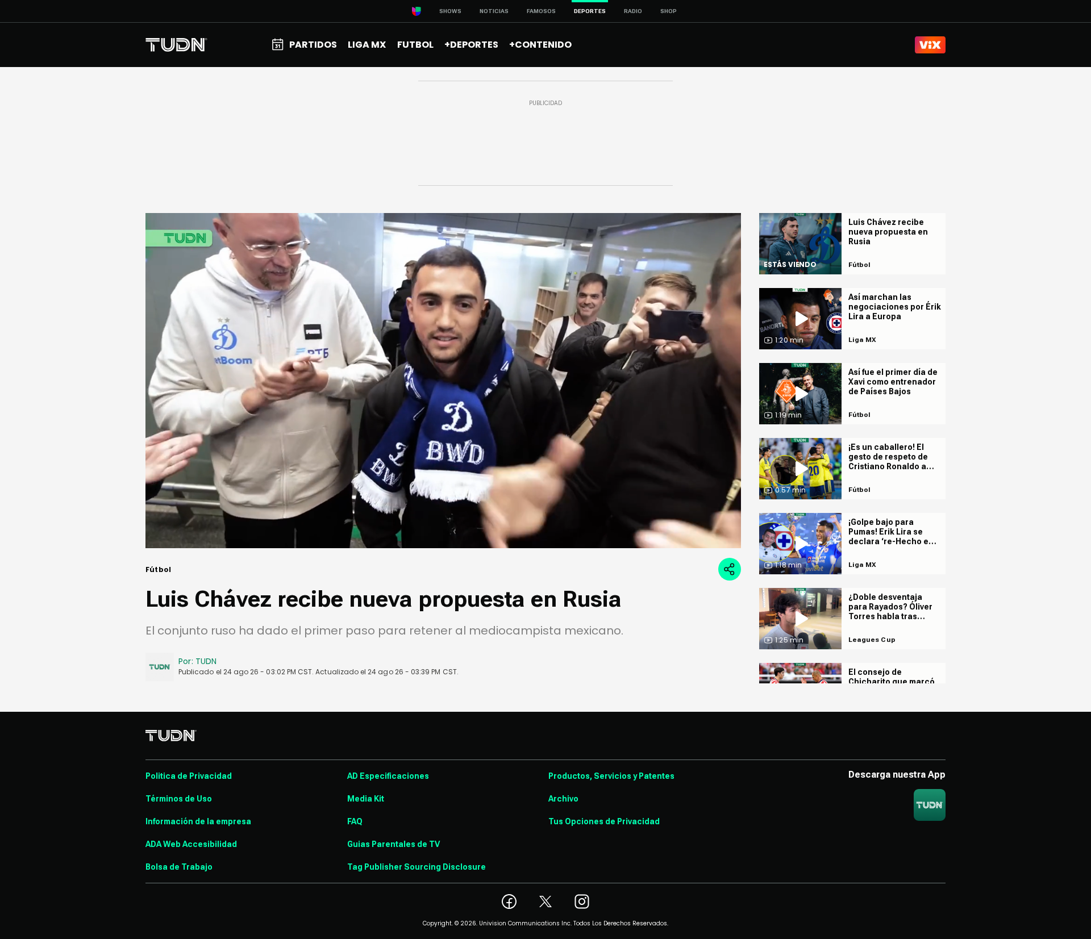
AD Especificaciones (388, 776)
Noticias (494, 11)
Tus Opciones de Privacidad (604, 821)
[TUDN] (176, 45)
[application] (443, 380)
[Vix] (930, 44)
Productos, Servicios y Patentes (611, 776)
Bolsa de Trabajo (179, 866)
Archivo (563, 798)
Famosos (541, 11)
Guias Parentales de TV (393, 844)
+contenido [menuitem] (540, 44)
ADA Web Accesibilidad (191, 844)
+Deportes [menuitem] (471, 44)
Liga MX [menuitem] (367, 44)
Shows (450, 11)
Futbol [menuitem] (415, 44)
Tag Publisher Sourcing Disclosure (416, 866)
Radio (633, 11)
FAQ (355, 821)
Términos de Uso (178, 798)
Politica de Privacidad (188, 776)
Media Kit (365, 798)
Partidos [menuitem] (313, 44)
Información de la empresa (198, 821)
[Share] (729, 569)
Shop (668, 11)
